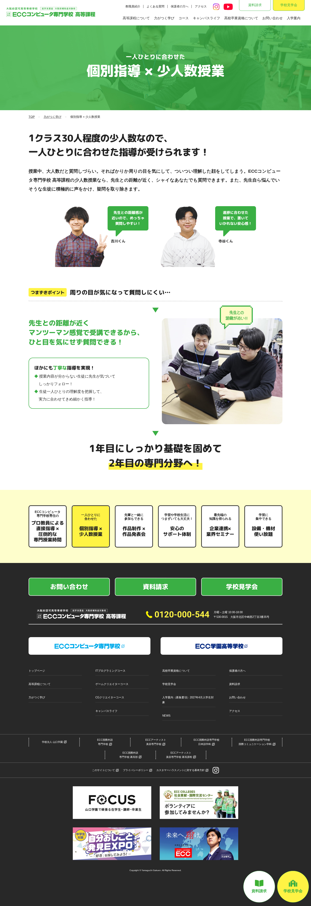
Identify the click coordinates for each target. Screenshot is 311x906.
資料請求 (255, 5)
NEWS (166, 715)
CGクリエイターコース (109, 697)
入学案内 (293, 18)
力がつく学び (164, 18)
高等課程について (136, 18)
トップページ (37, 670)
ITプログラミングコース (110, 670)
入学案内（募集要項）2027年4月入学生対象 (188, 700)
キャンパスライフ (206, 18)
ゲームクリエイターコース (111, 684)
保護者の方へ (180, 6)
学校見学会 (288, 5)
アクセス (201, 6)
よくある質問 (155, 6)
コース (184, 18)
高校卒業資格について (241, 18)
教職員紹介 (132, 6)
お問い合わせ (272, 18)
